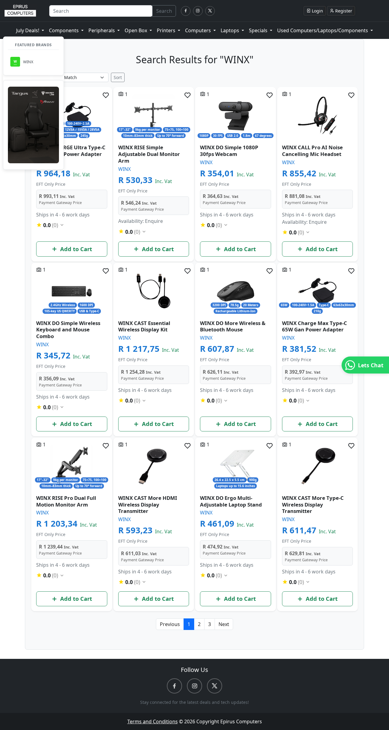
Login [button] (317, 11)
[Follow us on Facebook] (186, 11)
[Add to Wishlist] (106, 95)
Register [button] (343, 11)
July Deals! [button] (28, 30)
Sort (118, 77)
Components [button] (64, 30)
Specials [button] (259, 30)
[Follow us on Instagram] (198, 11)
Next (224, 624)
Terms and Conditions (152, 721)
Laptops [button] (230, 30)
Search (164, 11)
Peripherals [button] (102, 30)
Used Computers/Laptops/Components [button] (323, 30)
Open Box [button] (136, 30)
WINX (124, 169)
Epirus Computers (241, 721)
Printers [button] (167, 30)
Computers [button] (198, 30)
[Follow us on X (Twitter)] (210, 11)
